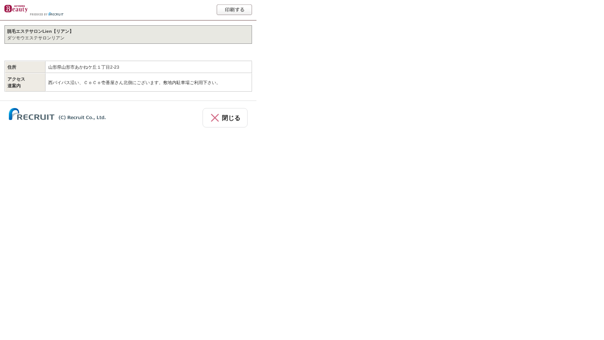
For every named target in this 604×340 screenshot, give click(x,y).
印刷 (234, 9)
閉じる (231, 117)
